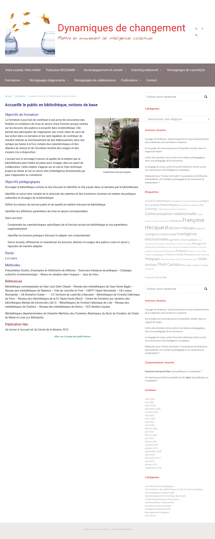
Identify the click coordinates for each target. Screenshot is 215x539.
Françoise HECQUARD (156, 277)
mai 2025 (149, 415)
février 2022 (151, 441)
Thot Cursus (168, 264)
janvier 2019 (151, 448)
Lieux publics (159, 244)
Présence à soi (192, 254)
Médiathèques (151, 247)
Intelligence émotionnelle (157, 508)
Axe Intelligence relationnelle (159, 492)
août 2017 (150, 461)
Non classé (150, 515)
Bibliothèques (169, 205)
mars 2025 (150, 418)
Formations (20, 96)
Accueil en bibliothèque (157, 200)
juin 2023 (149, 431)
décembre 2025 (153, 408)
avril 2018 (150, 454)
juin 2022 (149, 438)
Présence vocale (174, 254)
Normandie (184, 247)
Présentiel (204, 255)
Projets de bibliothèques (164, 251)
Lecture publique (188, 239)
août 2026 (150, 398)
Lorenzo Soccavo (183, 244)
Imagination (200, 228)
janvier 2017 (151, 464)
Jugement (173, 239)
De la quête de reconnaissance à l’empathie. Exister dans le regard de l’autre (175, 150)
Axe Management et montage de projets (165, 495)
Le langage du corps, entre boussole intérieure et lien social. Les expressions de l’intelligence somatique (175, 168)
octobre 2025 (151, 411)
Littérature (171, 244)
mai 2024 (149, 421)
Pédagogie (152, 259)
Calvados (194, 205)
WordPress (127, 529)
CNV (201, 204)
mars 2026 (150, 405)
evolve (86, 529)
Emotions (176, 221)
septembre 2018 (153, 451)
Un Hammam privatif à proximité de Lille (165, 377)
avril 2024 (150, 425)
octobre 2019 (151, 444)
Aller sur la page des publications (72, 336)
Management (199, 243)
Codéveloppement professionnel (172, 209)
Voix (182, 264)
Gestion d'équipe (181, 228)
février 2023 (151, 435)
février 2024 (151, 428)
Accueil (8, 96)
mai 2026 (149, 402)
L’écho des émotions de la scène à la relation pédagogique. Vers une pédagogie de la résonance (175, 159)
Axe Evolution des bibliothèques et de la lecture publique (174, 489)
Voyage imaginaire (193, 265)
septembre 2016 (153, 467)
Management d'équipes (157, 512)
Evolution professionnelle (158, 505)
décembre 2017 (153, 457)
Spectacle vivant (190, 259)
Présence (181, 251)
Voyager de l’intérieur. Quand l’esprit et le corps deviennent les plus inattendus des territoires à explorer (177, 140)
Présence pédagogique (155, 255)
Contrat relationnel (160, 221)
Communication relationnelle (170, 213)
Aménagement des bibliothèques (185, 201)
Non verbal (173, 247)
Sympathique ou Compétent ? (187, 371)
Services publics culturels (172, 259)
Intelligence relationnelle (160, 234)
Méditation (163, 247)
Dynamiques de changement (122, 28)
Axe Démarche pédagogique (159, 486)
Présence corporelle (197, 251)
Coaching (151, 209)
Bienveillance (184, 205)
